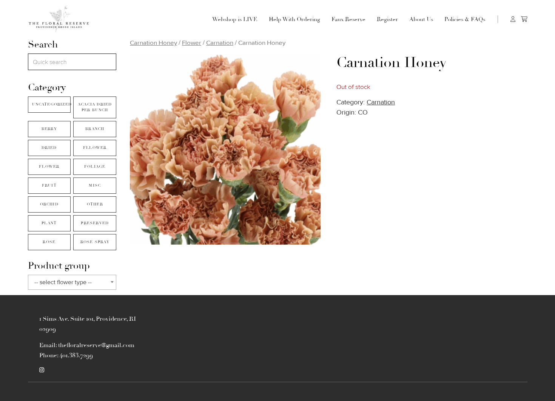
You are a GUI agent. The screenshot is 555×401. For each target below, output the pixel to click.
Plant (49, 223)
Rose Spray (94, 242)
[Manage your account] (512, 19)
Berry (49, 129)
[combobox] (72, 282)
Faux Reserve (348, 19)
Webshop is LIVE (234, 19)
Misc (95, 185)
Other (95, 204)
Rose (49, 242)
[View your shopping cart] (524, 19)
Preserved (95, 223)
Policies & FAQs (464, 19)
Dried (49, 147)
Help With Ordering (294, 19)
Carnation (219, 43)
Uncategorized (51, 104)
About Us (421, 19)
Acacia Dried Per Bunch (95, 107)
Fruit (49, 185)
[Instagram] (41, 370)
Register (387, 19)
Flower (49, 166)
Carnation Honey (153, 43)
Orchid (49, 204)
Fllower (94, 147)
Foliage (94, 166)
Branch (94, 129)
